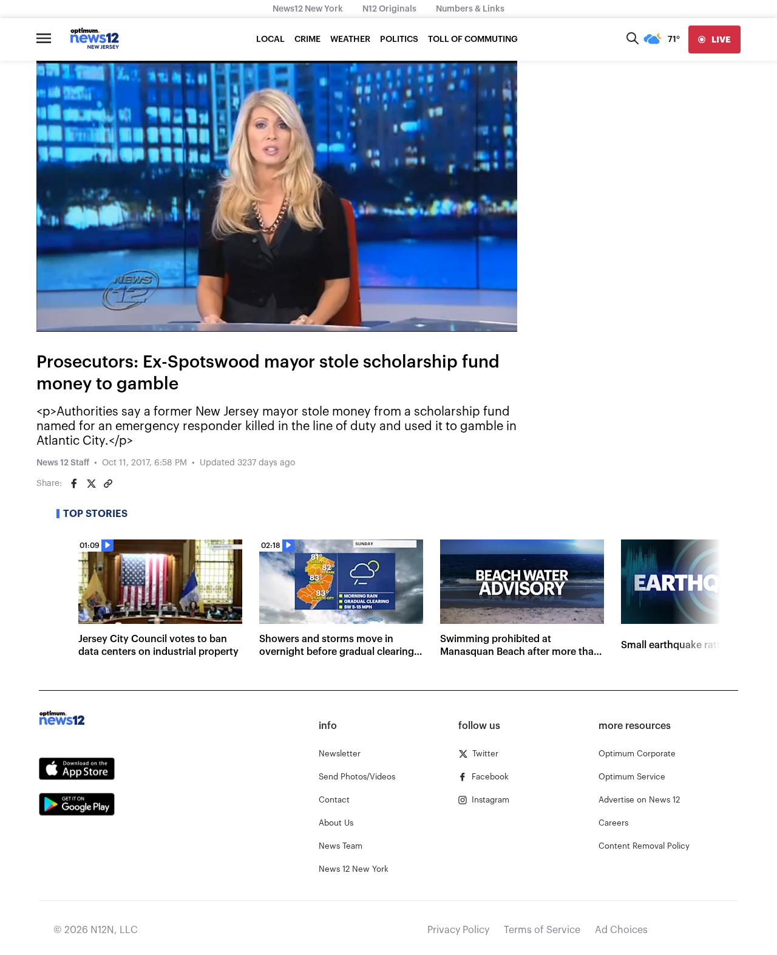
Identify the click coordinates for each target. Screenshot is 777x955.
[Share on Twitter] (91, 483)
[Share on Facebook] (74, 483)
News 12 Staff (62, 463)
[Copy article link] (108, 483)
